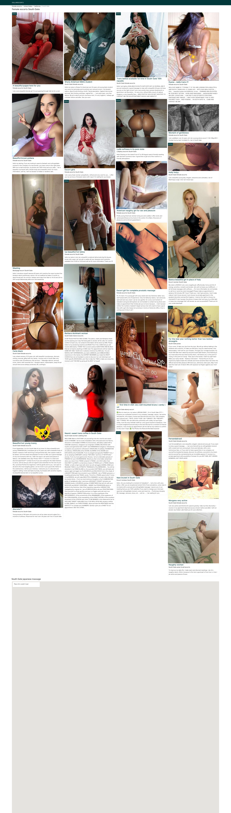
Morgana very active (178, 500)
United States (28, 6)
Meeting (16, 268)
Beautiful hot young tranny (25, 443)
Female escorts (17, 6)
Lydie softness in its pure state (130, 149)
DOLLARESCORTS (18, 2)
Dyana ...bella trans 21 (178, 82)
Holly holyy (174, 172)
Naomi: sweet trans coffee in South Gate (83, 433)
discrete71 (17, 509)
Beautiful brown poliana (23, 158)
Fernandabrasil (175, 439)
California (37, 6)
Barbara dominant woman (76, 333)
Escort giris (70, 169)
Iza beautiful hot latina (75, 252)
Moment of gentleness (179, 133)
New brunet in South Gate (128, 478)
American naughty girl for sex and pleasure (136, 210)
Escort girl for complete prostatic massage (136, 290)
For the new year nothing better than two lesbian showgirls (191, 340)
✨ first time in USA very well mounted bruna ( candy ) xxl (141, 406)
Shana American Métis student (78, 82)
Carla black (18, 351)
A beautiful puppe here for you (26, 86)
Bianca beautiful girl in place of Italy (185, 280)
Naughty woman (176, 565)
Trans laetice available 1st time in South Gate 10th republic (139, 79)
